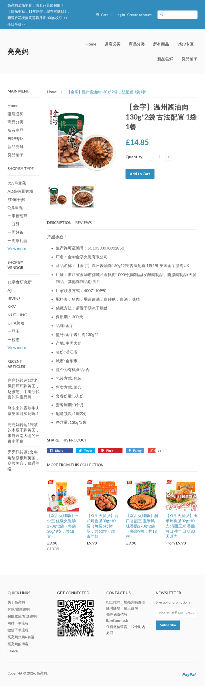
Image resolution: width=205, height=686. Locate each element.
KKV (12, 306)
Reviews (83, 222)
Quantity (134, 156)
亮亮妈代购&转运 (21, 637)
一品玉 (14, 331)
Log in (120, 14)
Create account (139, 14)
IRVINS (14, 298)
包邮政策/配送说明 (22, 616)
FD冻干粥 (16, 199)
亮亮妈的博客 (18, 644)
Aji (10, 290)
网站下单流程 (18, 623)
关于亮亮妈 (16, 602)
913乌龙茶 (17, 182)
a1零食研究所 (20, 282)
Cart (104, 14)
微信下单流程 (18, 630)
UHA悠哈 (16, 322)
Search (13, 651)
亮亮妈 (18, 51)
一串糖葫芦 (18, 215)
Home (91, 44)
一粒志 (14, 339)
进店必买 (112, 44)
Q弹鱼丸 (15, 207)
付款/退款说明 (19, 609)
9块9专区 (185, 44)
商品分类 (137, 44)
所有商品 (161, 44)
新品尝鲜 (165, 58)
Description (59, 222)
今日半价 (15, 24)
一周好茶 (16, 232)
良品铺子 (190, 58)
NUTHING (17, 314)
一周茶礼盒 (18, 240)
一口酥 (14, 224)
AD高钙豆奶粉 (20, 191)
